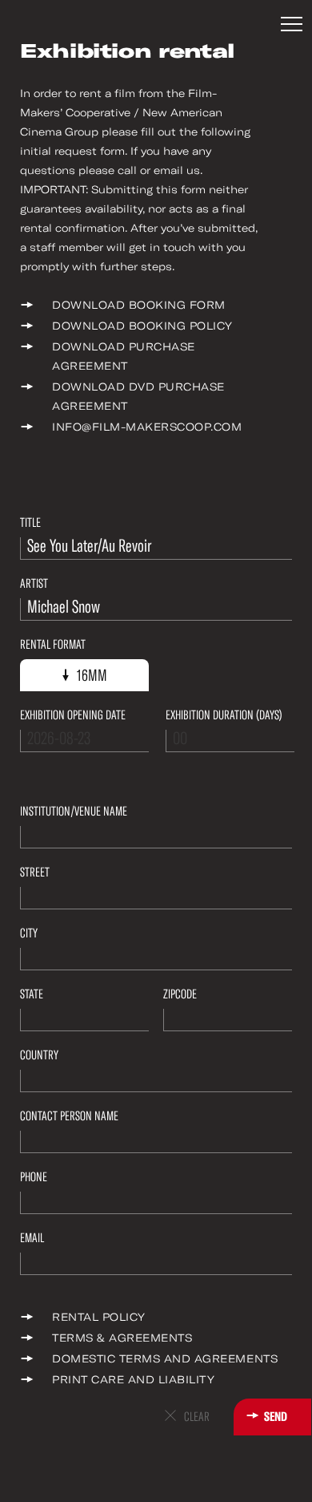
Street (35, 872)
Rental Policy (99, 1317)
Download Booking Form (139, 305)
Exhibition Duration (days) (224, 715)
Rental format (53, 644)
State (31, 994)
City (29, 933)
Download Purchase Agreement (123, 356)
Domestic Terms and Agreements (165, 1359)
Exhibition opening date (73, 715)
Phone (33, 1176)
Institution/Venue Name (73, 811)
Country (39, 1055)
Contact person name (69, 1115)
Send (275, 1416)
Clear (197, 1416)
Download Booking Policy (142, 326)
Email (32, 1237)
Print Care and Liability (133, 1380)
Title (30, 522)
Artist (34, 583)
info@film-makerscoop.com (147, 427)
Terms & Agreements (122, 1338)
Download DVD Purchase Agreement (138, 396)
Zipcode (180, 994)
